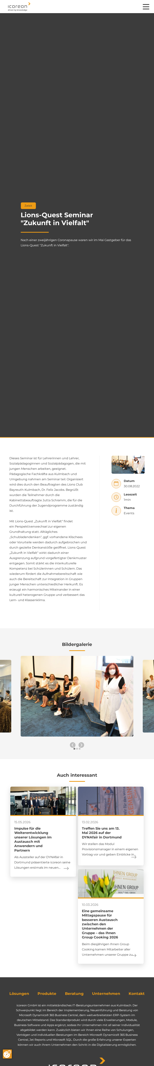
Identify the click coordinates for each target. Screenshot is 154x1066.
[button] (74, 750)
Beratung (74, 993)
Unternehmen (106, 993)
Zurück (28, 205)
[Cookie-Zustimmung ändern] (7, 1053)
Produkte (47, 993)
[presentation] (72, 745)
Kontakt (137, 993)
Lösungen (19, 993)
